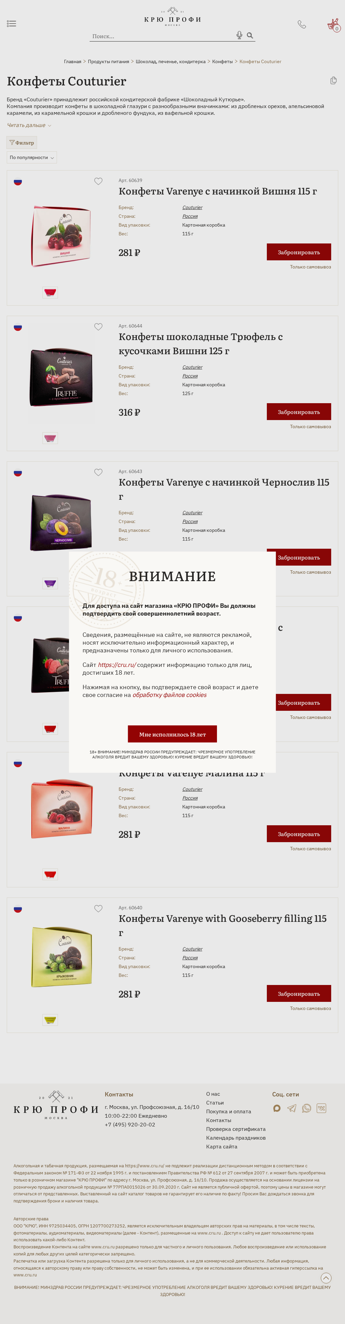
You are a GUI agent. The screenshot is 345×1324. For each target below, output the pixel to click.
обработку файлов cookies (169, 694)
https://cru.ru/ (117, 664)
